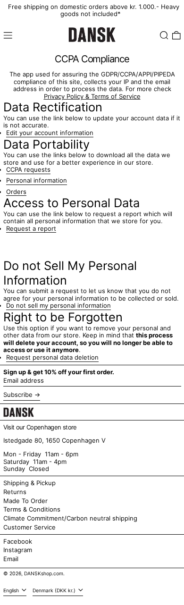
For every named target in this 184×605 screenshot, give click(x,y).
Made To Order (25, 500)
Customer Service (29, 527)
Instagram (17, 550)
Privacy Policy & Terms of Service (92, 96)
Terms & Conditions (31, 509)
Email (10, 559)
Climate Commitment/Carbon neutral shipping (70, 518)
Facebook (17, 541)
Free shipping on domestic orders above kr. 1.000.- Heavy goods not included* (93, 10)
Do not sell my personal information (58, 305)
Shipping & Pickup (29, 483)
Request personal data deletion (52, 357)
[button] (164, 35)
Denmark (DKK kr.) (55, 591)
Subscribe (18, 394)
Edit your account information (49, 132)
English (11, 591)
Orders (16, 191)
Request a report (31, 228)
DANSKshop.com (43, 574)
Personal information (36, 180)
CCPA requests (28, 169)
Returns (14, 492)
